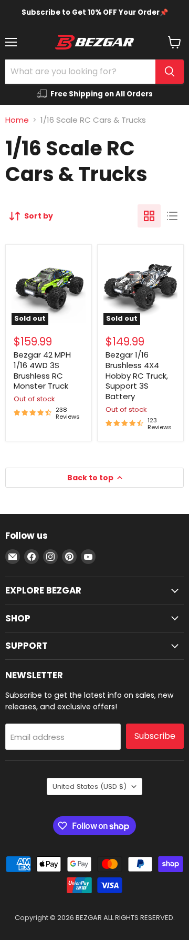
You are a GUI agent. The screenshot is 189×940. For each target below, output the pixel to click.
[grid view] (149, 215)
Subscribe (154, 736)
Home (17, 119)
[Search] (169, 72)
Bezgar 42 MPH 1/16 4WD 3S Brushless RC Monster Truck (42, 370)
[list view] (172, 215)
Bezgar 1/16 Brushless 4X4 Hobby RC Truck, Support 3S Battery (137, 375)
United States (89, 786)
